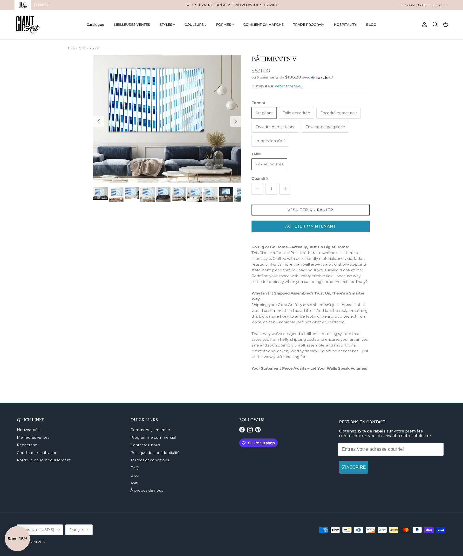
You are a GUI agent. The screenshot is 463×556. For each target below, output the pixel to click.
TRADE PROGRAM (308, 24)
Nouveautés (28, 429)
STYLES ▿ (167, 24)
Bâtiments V (90, 48)
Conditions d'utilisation (37, 452)
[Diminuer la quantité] (257, 189)
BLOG (371, 24)
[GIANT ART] (27, 24)
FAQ (134, 467)
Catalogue (95, 24)
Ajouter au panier (310, 210)
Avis (133, 483)
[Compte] (423, 24)
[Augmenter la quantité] (285, 189)
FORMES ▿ (225, 24)
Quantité (260, 178)
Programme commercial (153, 437)
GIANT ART (36, 541)
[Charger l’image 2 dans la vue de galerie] (167, 119)
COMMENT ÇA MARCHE (263, 24)
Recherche (27, 445)
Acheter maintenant (310, 226)
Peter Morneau (288, 86)
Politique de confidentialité (155, 452)
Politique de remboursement (44, 460)
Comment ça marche (150, 429)
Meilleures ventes (33, 437)
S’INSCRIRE (353, 467)
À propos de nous (146, 490)
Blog (134, 475)
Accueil (72, 48)
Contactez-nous (145, 445)
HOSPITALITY (345, 24)
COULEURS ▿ (195, 24)
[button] (292, 77)
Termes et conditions (149, 460)
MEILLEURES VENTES (132, 24)
